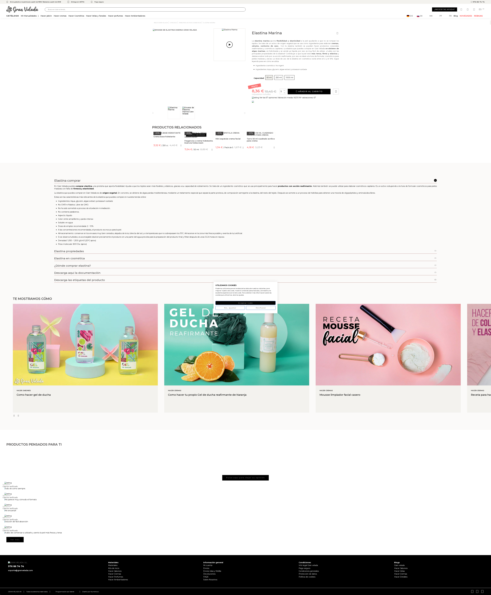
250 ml (279, 78)
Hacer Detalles (400, 577)
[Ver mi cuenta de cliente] (468, 9)
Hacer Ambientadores (118, 579)
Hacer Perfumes (115, 577)
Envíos (206, 568)
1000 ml (289, 78)
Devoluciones (209, 574)
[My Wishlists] (462, 9)
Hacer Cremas (114, 574)
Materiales (112, 565)
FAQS (205, 577)
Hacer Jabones (114, 571)
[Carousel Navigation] (252, 415)
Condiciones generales (309, 571)
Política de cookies (307, 577)
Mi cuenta (207, 565)
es (480, 9)
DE (411, 16)
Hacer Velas (399, 571)
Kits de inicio (113, 568)
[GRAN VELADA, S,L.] (25, 9)
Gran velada (399, 565)
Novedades (466, 16)
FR (450, 16)
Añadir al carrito (310, 91)
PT (440, 16)
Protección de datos (308, 574)
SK (421, 16)
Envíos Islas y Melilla (212, 571)
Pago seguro (304, 568)
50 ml (269, 78)
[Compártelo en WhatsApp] (345, 84)
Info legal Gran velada (308, 565)
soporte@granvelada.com (20, 570)
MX (430, 16)
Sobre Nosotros (210, 579)
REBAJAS (478, 16)
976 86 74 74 (478, 2)
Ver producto (167, 157)
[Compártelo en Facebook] (348, 84)
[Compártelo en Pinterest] (351, 84)
